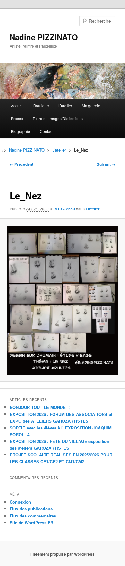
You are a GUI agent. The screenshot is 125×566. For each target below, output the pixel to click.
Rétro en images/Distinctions (58, 118)
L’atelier (65, 106)
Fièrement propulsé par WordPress (62, 554)
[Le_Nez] (62, 300)
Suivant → (106, 164)
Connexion (20, 502)
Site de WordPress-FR (31, 522)
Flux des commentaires (33, 516)
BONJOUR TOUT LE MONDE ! (40, 407)
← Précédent (21, 164)
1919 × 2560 (64, 209)
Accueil (17, 105)
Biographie (20, 131)
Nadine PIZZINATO (44, 36)
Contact (46, 131)
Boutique (41, 105)
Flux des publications (31, 509)
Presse (17, 118)
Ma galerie (91, 105)
